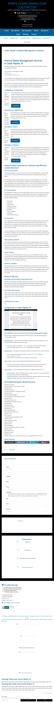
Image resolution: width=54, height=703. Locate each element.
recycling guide (17, 357)
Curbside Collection (34, 619)
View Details (16, 105)
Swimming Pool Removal (23, 616)
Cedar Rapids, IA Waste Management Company (19, 435)
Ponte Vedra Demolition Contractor (27, 5)
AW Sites (40, 435)
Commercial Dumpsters (17, 619)
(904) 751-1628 (33, 13)
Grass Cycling (7, 361)
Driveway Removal (44, 616)
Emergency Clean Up (34, 616)
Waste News (12, 449)
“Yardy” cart (22, 347)
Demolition (4, 616)
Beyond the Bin (8, 350)
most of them (17, 356)
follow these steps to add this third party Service (20, 319)
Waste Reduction (8, 340)
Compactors (26, 619)
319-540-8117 (7, 73)
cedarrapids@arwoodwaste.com (11, 74)
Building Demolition (12, 616)
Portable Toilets (43, 619)
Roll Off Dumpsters (6, 619)
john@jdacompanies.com (7, 600)
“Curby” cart (25, 345)
